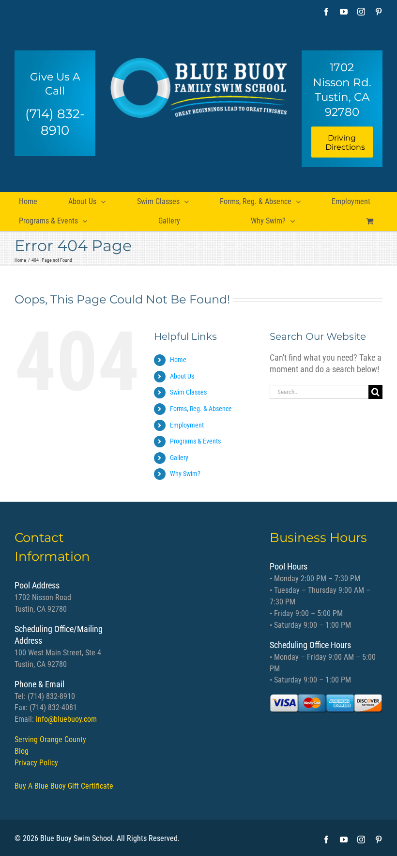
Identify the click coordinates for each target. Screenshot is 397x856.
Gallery (179, 457)
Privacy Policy (36, 762)
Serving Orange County (50, 739)
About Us (182, 376)
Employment (187, 425)
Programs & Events (195, 441)
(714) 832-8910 (55, 122)
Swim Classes (188, 392)
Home (178, 360)
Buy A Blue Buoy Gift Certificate (64, 786)
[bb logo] (198, 84)
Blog (22, 751)
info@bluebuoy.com (66, 719)
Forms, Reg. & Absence (201, 408)
